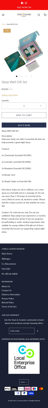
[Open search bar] (39, 15)
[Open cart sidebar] (45, 15)
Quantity (5, 100)
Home (3, 24)
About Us (6, 286)
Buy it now (24, 125)
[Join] (37, 331)
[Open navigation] (3, 15)
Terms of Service (9, 306)
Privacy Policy (8, 298)
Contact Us (6, 290)
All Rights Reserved (34, 400)
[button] (24, 51)
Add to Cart (24, 115)
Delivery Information (10, 95)
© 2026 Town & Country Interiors (18, 400)
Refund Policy (8, 302)
